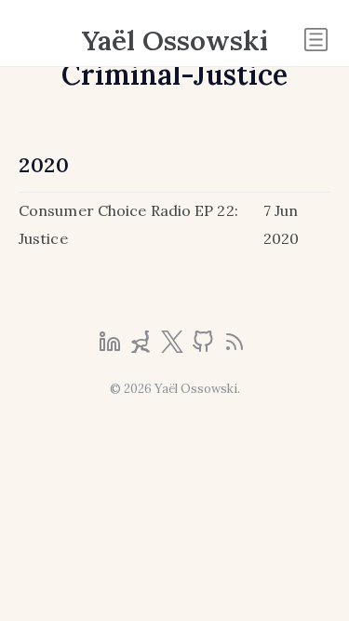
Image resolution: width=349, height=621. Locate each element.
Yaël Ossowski (175, 40)
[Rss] (234, 347)
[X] (174, 347)
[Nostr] (142, 347)
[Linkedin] (112, 347)
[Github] (205, 347)
